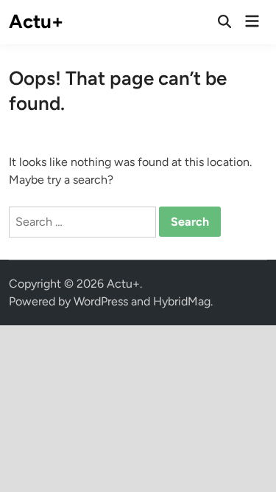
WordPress (101, 301)
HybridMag (181, 301)
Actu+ (36, 21)
